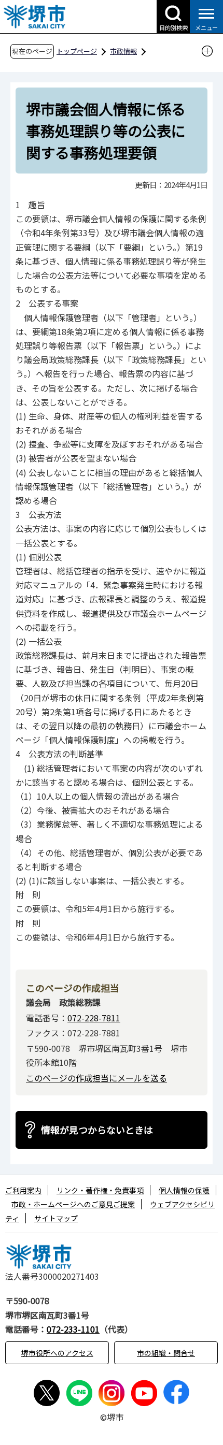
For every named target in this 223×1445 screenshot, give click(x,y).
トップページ (77, 51)
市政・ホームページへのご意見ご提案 (73, 1204)
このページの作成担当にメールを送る (96, 1078)
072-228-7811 (93, 1017)
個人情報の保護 (184, 1190)
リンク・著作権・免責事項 (100, 1190)
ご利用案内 (23, 1190)
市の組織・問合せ (166, 1353)
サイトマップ (56, 1218)
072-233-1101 (73, 1329)
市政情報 (123, 51)
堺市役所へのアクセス (57, 1353)
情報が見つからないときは (97, 1129)
